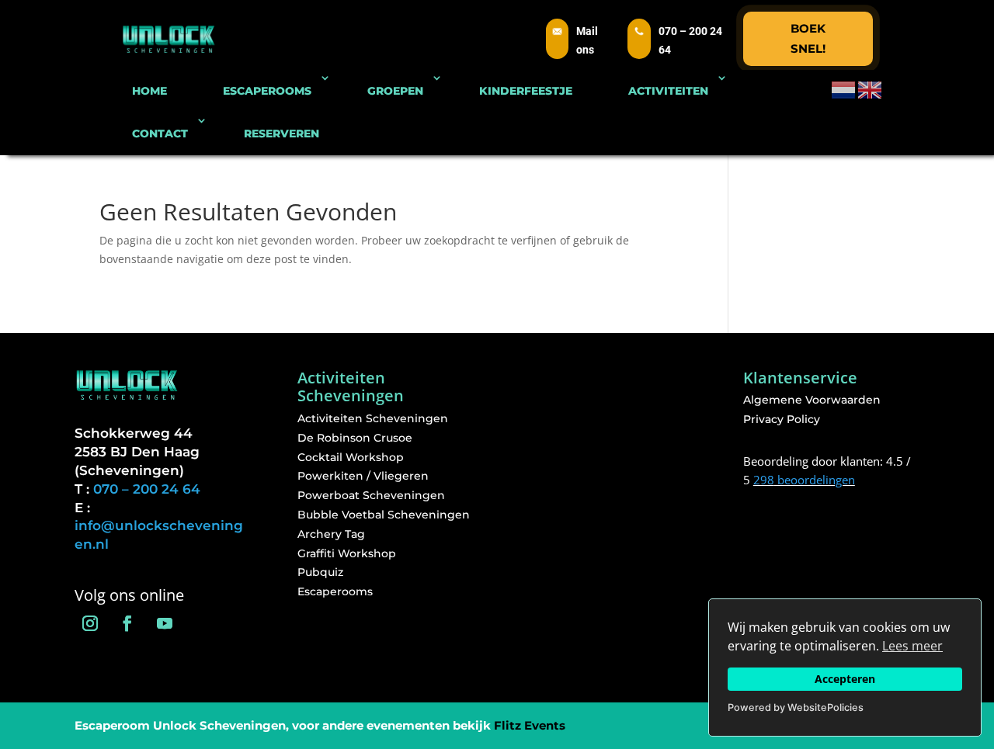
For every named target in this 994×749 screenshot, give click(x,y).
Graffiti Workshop (346, 553)
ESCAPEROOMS (267, 91)
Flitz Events (529, 725)
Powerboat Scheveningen (371, 495)
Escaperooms (335, 591)
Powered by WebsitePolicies (796, 707)
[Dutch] (844, 88)
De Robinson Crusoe (354, 438)
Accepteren (845, 678)
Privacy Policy (781, 419)
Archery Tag (331, 534)
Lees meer (912, 645)
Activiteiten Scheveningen (372, 418)
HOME (149, 91)
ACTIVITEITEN (668, 91)
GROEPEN (395, 91)
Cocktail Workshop (350, 457)
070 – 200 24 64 (146, 489)
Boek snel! (808, 38)
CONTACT (160, 133)
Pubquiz (320, 572)
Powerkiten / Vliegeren (363, 476)
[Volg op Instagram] (90, 623)
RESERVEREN (281, 133)
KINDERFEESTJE (525, 91)
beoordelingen (804, 479)
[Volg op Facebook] (127, 623)
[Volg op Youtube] (164, 623)
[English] (870, 88)
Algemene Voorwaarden (812, 400)
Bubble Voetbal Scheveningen (383, 515)
